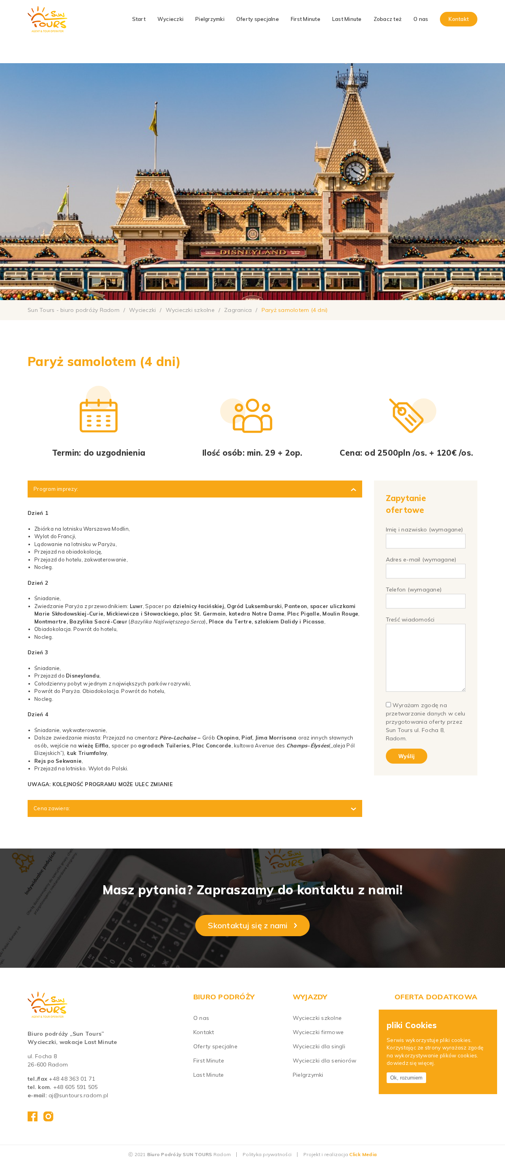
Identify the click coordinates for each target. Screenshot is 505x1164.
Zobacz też (388, 19)
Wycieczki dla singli (319, 1046)
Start (139, 19)
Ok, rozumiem (406, 1078)
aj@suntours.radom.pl (78, 1095)
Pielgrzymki (209, 19)
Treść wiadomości (410, 619)
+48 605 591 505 (75, 1087)
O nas (420, 19)
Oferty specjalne (257, 19)
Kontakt (459, 19)
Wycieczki (170, 19)
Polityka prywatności (267, 1154)
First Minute (305, 19)
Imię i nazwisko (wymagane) (424, 529)
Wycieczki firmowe (318, 1032)
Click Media (363, 1154)
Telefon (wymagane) (414, 589)
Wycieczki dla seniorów (325, 1060)
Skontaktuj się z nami (248, 925)
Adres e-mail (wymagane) (421, 559)
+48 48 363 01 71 (72, 1078)
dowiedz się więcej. (411, 1063)
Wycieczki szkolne (317, 1017)
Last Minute (347, 19)
